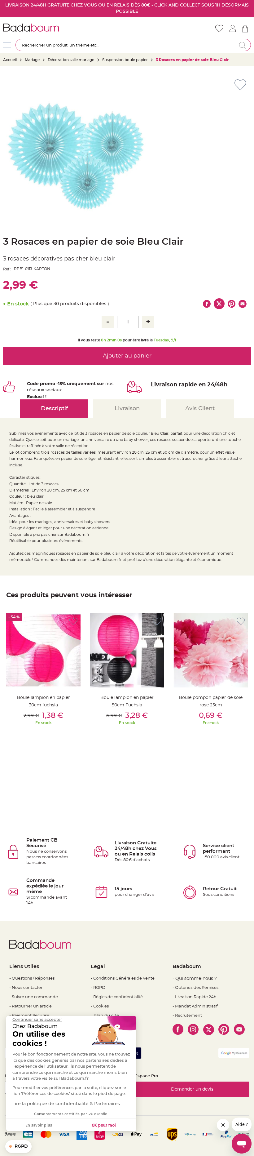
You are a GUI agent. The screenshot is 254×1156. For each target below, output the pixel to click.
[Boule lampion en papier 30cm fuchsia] (43, 650)
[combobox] (133, 45)
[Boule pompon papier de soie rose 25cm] (210, 650)
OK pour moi (104, 1124)
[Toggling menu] (7, 44)
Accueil (10, 60)
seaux (38, 390)
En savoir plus (38, 1124)
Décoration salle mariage (71, 60)
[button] (18, 1146)
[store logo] (65, 28)
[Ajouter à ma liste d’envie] (73, 621)
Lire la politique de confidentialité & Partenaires (66, 1104)
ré (29, 390)
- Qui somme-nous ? (195, 978)
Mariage (32, 60)
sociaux (53, 390)
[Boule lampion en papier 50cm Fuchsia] (127, 650)
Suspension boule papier (125, 60)
